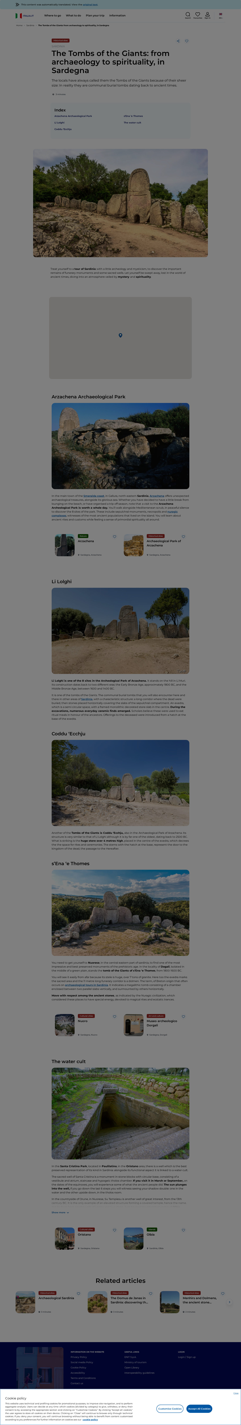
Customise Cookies (169, 1408)
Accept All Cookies (199, 1408)
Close (236, 1393)
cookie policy (90, 1419)
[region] (120, 1407)
